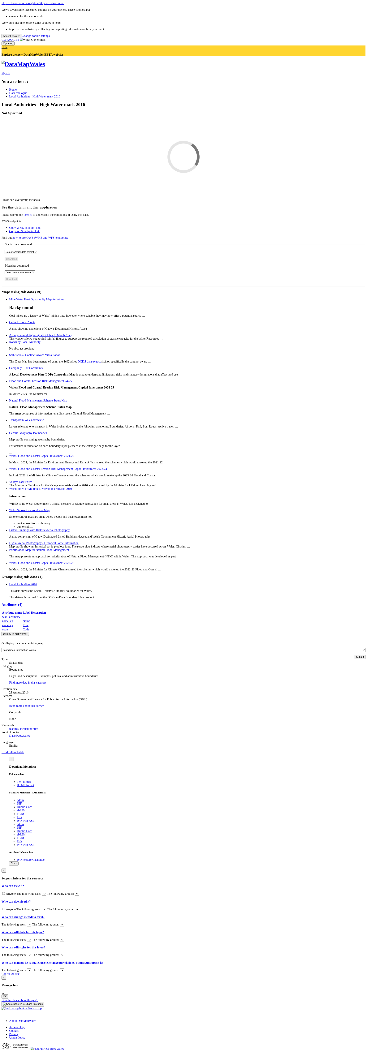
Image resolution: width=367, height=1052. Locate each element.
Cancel (6, 973)
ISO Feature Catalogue (31, 859)
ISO (19, 817)
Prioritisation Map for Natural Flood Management (39, 550)
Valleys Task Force (20, 481)
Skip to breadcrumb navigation (20, 3)
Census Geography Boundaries (28, 433)
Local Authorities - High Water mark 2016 (34, 96)
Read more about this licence (26, 705)
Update (15, 973)
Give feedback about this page (20, 1000)
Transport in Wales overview (26, 420)
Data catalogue (18, 93)
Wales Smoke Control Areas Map (29, 510)
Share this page (34, 1004)
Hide (4, 47)
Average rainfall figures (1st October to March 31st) (40, 335)
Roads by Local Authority (25, 342)
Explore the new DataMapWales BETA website (32, 54)
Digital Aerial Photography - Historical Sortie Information (44, 543)
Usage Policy (17, 1037)
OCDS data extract (89, 361)
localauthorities (29, 728)
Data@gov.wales (19, 735)
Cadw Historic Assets (22, 322)
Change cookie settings (36, 35)
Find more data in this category (27, 682)
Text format (24, 781)
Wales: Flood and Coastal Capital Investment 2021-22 (41, 455)
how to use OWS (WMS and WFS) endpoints (40, 237)
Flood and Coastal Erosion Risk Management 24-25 (40, 381)
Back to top (34, 1008)
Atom (20, 800)
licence (28, 214)
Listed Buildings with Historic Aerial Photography (39, 530)
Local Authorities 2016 (23, 584)
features (14, 728)
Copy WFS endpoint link (24, 231)
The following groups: (61, 893)
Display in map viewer (15, 633)
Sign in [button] (6, 73)
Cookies (14, 1030)
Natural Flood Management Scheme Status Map (38, 400)
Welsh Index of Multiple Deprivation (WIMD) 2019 (40, 488)
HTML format (25, 785)
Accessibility (17, 1027)
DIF (19, 803)
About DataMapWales (22, 1020)
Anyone (10, 893)
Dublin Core (24, 807)
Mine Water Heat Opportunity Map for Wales (36, 299)
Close (14, 863)
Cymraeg (8, 43)
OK (5, 996)
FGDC (21, 813)
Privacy (13, 1034)
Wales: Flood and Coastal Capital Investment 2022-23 (41, 563)
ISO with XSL (26, 820)
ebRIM (21, 810)
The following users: (29, 893)
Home (13, 89)
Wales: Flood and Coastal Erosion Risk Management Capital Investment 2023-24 (58, 468)
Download (11, 258)
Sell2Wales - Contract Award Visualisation (34, 355)
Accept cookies (11, 36)
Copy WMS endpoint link (25, 227)
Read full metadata (13, 752)
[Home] (23, 64)
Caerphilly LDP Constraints (26, 368)
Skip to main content (51, 3)
